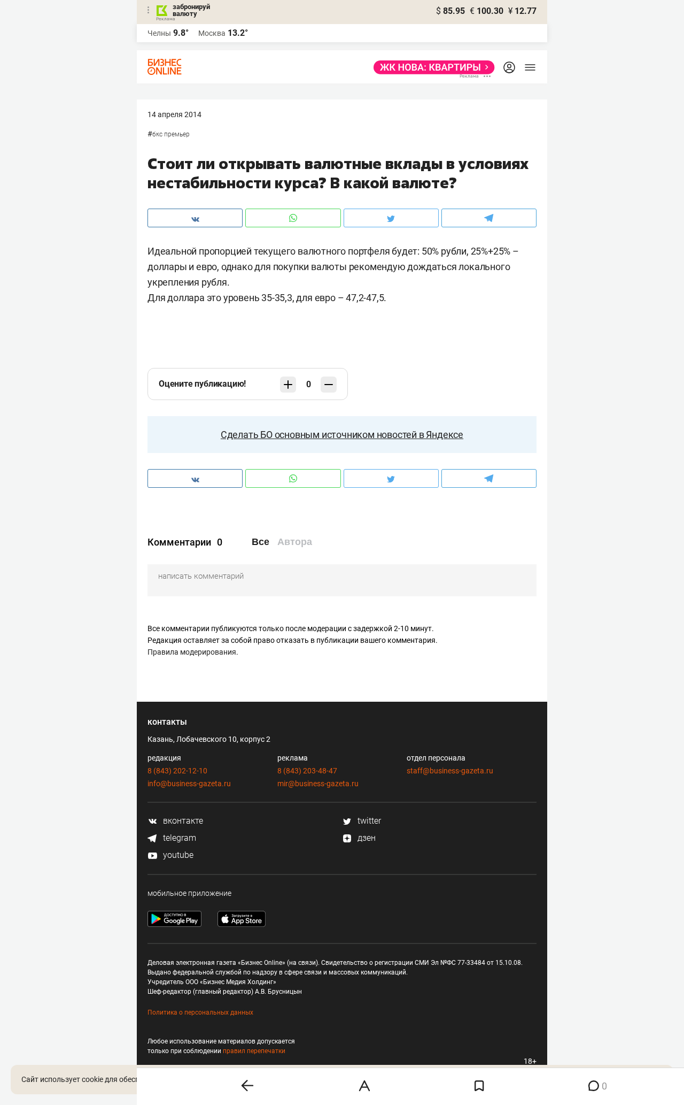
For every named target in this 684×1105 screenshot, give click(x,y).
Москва (212, 33)
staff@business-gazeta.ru (450, 770)
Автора (294, 541)
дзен (365, 838)
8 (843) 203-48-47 (307, 770)
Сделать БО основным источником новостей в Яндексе (342, 434)
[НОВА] (431, 67)
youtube (177, 855)
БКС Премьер (171, 134)
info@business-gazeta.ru (189, 783)
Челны (159, 33)
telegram (178, 838)
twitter (368, 821)
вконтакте (182, 821)
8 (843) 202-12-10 (177, 770)
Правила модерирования (191, 652)
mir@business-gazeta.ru (318, 783)
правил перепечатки (254, 1051)
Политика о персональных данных (200, 1012)
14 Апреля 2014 (174, 114)
